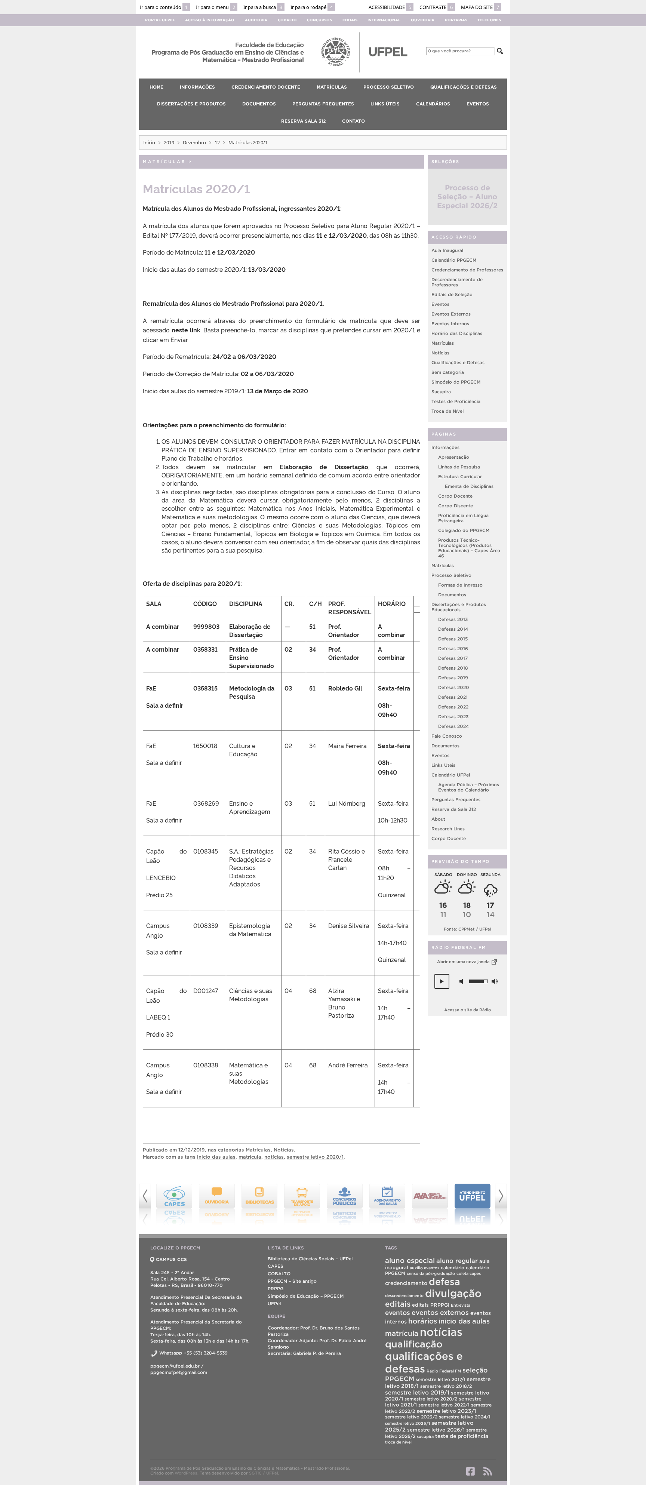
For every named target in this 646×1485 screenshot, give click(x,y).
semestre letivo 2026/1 (436, 1430)
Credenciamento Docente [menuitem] (265, 86)
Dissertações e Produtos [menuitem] (191, 103)
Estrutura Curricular (460, 476)
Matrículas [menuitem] (332, 86)
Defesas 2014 (453, 629)
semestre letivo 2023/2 (411, 1416)
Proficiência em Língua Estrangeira (463, 518)
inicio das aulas (216, 1157)
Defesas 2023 (453, 716)
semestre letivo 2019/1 (417, 1392)
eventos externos (440, 1312)
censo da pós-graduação (431, 1273)
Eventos (440, 304)
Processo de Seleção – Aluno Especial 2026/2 (467, 197)
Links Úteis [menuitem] (385, 103)
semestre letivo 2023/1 (446, 1411)
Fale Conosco (446, 736)
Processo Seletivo (451, 575)
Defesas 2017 (453, 658)
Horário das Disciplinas (456, 333)
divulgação (453, 1293)
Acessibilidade (390, 7)
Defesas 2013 (453, 619)
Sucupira (441, 392)
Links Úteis (443, 765)
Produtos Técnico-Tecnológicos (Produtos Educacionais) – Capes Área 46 (469, 548)
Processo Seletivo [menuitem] (388, 86)
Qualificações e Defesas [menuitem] (463, 86)
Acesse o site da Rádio (467, 1010)
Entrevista (460, 1305)
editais (397, 1304)
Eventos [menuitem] (478, 103)
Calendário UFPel (450, 775)
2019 (169, 142)
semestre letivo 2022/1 (444, 1404)
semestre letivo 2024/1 (464, 1416)
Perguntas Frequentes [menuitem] (323, 103)
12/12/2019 (191, 1150)
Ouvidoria (422, 20)
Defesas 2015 (453, 639)
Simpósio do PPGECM (455, 382)
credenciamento (406, 1283)
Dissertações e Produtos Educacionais (458, 607)
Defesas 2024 (453, 726)
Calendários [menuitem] (433, 103)
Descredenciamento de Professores (457, 282)
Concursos (319, 20)
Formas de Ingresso (460, 585)
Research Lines (448, 829)
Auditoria (256, 20)
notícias (274, 1157)
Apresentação (453, 457)
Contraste (436, 7)
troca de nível (398, 1442)
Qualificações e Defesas (458, 362)
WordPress (186, 1473)
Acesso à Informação (209, 20)
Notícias (284, 1150)
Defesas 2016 (453, 648)
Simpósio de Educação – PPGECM (306, 1296)
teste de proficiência (461, 1436)
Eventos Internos (450, 324)
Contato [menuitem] (353, 121)
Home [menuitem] (156, 86)
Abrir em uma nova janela (463, 962)
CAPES (275, 1266)
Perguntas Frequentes (455, 799)
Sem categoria (447, 372)
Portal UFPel (160, 20)
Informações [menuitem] (197, 86)
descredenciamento (404, 1295)
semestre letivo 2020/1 (315, 1157)
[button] (441, 981)
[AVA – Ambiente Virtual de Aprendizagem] (387, 1205)
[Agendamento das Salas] (345, 1205)
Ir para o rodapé (311, 7)
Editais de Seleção (452, 294)
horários (422, 1321)
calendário (452, 1267)
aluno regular (457, 1260)
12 (217, 142)
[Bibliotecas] (217, 1205)
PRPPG (275, 1288)
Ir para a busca (262, 7)
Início (149, 142)
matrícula (250, 1157)
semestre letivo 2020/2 (430, 1398)
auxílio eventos (424, 1268)
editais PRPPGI (430, 1305)
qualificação (414, 1344)
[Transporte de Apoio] (259, 1205)
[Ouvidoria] (174, 1205)
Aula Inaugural (447, 250)
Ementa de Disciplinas (469, 486)
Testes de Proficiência (455, 401)
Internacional (383, 20)
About (438, 819)
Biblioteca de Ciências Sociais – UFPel (310, 1258)
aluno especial (410, 1260)
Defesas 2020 (453, 687)
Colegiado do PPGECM (463, 530)
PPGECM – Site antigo (292, 1281)
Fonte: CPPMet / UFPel (467, 929)
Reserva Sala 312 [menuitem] (303, 121)
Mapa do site (480, 7)
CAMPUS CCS (171, 1259)
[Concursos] (302, 1205)
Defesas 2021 (453, 697)
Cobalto (287, 20)
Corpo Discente (455, 506)
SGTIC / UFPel (263, 1473)
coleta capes (468, 1273)
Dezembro (194, 142)
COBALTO (279, 1273)
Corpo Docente (455, 496)
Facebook (470, 1471)
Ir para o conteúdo (164, 7)
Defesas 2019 (453, 678)
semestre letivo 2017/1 (440, 1379)
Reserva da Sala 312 (453, 809)
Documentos (452, 595)
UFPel (274, 1303)
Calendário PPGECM (453, 260)
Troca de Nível (447, 411)
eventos (397, 1312)
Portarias (456, 20)
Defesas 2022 (453, 707)
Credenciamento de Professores (467, 270)
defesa (444, 1281)
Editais (349, 20)
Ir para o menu (215, 7)
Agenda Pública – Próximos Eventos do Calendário (468, 788)
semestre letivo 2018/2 (446, 1386)
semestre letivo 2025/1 (407, 1423)
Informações (445, 447)
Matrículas (164, 161)
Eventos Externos (451, 314)
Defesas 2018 (453, 668)
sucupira (425, 1436)
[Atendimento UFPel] (430, 1205)
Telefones (489, 20)
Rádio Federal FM (444, 1371)
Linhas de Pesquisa (459, 467)
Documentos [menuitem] (259, 103)
